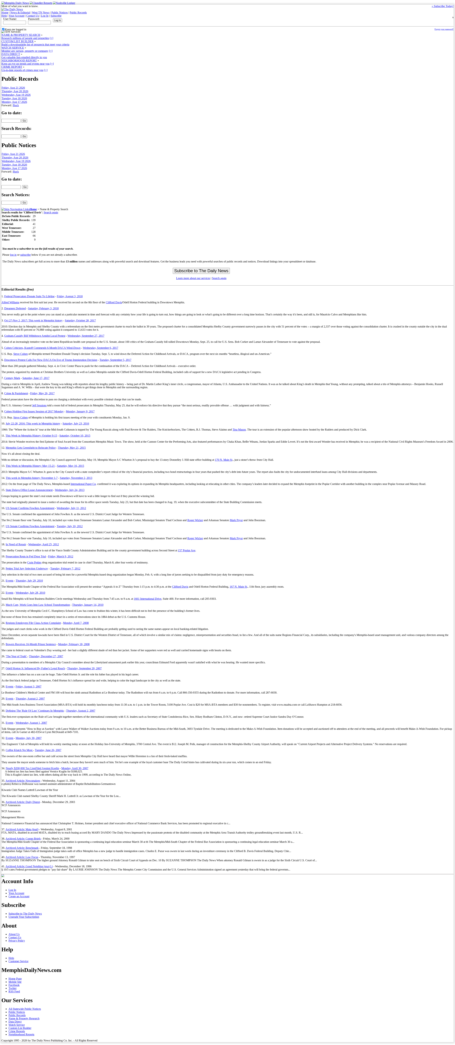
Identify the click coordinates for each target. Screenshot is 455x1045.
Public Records (78, 12)
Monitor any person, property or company (24, 50)
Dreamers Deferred (15, 308)
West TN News (40, 12)
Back (16, 105)
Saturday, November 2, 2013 (76, 477)
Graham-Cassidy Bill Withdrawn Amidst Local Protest (34, 335)
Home (4, 12)
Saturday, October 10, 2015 (74, 435)
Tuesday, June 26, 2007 (48, 750)
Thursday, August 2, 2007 (30, 698)
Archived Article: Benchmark (22, 847)
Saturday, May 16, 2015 (70, 465)
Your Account (16, 15)
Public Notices (59, 12)
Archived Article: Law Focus (22, 857)
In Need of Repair (16, 544)
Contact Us (32, 15)
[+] (51, 38)
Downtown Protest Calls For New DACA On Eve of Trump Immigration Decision (50, 359)
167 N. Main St (238, 586)
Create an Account (19, 896)
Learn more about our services (193, 278)
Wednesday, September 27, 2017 (86, 335)
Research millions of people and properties (25, 38)
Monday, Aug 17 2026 (14, 101)
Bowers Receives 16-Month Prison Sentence (31, 644)
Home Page (15, 978)
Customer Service (18, 961)
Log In (45, 15)
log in (13, 254)
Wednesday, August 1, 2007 (31, 722)
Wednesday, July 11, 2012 (71, 508)
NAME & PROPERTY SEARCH (20, 34)
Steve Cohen (20, 353)
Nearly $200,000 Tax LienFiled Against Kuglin (32, 768)
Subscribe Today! (443, 6)
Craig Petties (34, 562)
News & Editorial (20, 12)
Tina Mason (239, 429)
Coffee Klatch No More (19, 750)
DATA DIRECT (10, 54)
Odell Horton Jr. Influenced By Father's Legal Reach (35, 668)
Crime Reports (17, 1031)
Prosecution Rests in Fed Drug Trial (26, 556)
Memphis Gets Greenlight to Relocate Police (31, 447)
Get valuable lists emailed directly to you (24, 57)
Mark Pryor (236, 520)
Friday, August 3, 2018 (70, 296)
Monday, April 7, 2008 (76, 622)
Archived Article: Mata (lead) (22, 829)
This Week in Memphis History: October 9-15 (31, 435)
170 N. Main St (223, 459)
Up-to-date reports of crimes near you (22, 70)
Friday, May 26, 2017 (42, 393)
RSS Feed (14, 991)
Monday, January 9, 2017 (80, 411)
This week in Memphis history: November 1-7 (32, 477)
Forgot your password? (444, 29)
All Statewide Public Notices (25, 1008)
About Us (14, 934)
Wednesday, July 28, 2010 (30, 592)
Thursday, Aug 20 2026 (15, 91)
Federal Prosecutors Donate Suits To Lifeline (29, 296)
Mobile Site (15, 981)
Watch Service (17, 1024)
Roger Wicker (195, 520)
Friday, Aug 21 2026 (13, 87)
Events (9, 580)
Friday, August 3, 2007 (28, 686)
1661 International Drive (147, 598)
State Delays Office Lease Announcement (29, 489)
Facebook (14, 985)
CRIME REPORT (11, 66)
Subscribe (55, 15)
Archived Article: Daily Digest (23, 802)
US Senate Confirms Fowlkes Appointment (30, 508)
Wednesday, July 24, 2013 (69, 489)
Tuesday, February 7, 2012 (65, 568)
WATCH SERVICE (12, 47)
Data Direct (15, 1021)
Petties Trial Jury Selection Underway (27, 568)
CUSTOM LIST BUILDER (17, 41)
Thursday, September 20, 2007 (84, 668)
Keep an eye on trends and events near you (25, 63)
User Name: (10, 18)
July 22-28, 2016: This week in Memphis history (33, 423)
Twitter (13, 988)
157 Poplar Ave (186, 550)
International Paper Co (83, 483)
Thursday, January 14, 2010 (87, 604)
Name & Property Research (24, 1018)
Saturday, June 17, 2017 (35, 378)
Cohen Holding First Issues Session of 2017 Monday (34, 411)
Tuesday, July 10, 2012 (70, 526)
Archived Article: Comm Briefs (23, 838)
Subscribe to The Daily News (25, 913)
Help (4, 15)
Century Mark (12, 378)
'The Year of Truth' (16, 656)
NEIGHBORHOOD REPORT (19, 60)
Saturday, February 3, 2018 (43, 308)
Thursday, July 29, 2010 (29, 580)
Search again (51, 212)
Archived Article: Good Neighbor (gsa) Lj (29, 866)
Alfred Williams (10, 302)
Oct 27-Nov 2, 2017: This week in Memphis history (33, 320)
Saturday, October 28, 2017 (80, 320)
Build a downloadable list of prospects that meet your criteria (35, 44)
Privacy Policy (17, 940)
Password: (34, 18)
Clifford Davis (114, 302)
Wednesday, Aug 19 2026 (16, 94)
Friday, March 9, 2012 (60, 556)
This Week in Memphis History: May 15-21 (30, 465)
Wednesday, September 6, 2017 (100, 347)
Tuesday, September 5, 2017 (115, 359)
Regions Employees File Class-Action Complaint (33, 622)
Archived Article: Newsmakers (23, 780)
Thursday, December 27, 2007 (46, 656)
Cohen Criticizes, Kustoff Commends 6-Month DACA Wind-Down (42, 347)
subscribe (25, 254)
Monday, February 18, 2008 (74, 644)
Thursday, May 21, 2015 (72, 447)
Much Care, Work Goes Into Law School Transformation (38, 604)
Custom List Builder (20, 1028)
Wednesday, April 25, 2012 (43, 544)
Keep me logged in (15, 29)
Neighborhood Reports (21, 1034)
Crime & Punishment (16, 393)
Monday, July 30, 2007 (29, 738)
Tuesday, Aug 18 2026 (14, 98)
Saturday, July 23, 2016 (76, 423)
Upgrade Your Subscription (24, 916)
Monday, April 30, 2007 (74, 768)
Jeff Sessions (39, 405)
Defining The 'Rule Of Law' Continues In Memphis (35, 710)
